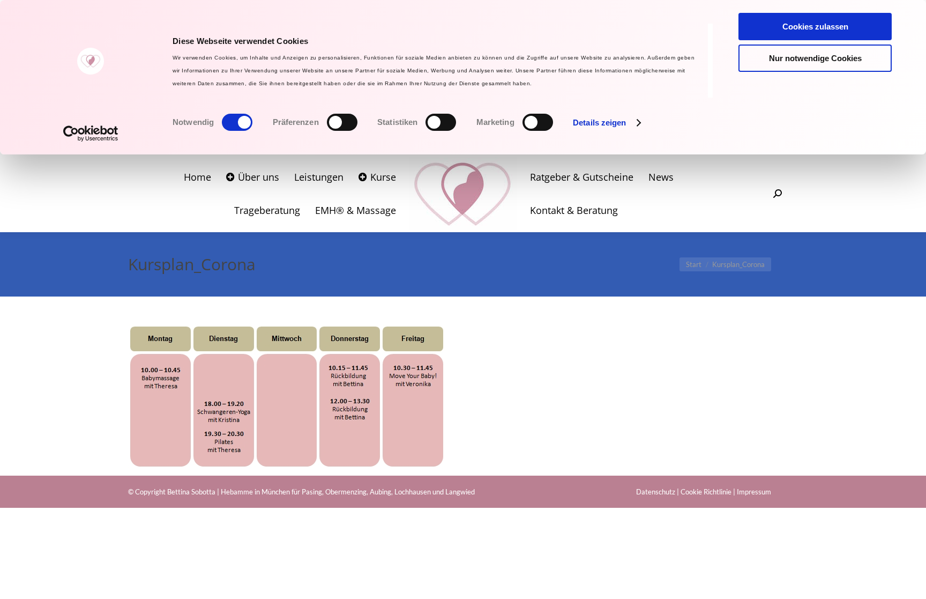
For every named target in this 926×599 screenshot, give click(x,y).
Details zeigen (599, 122)
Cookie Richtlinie (706, 491)
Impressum (754, 491)
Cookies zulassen (815, 26)
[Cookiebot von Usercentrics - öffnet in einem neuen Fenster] (91, 133)
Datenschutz (655, 491)
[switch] (342, 122)
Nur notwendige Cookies (815, 58)
